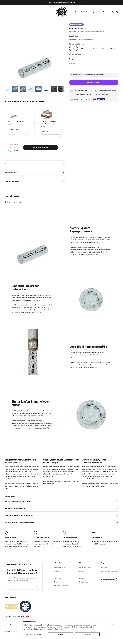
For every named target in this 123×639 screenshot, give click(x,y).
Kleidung (82, 578)
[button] (116, 75)
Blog (55, 582)
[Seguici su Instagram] (11, 625)
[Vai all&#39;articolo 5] (38, 89)
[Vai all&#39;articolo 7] (54, 89)
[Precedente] (40, 2)
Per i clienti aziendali (61, 585)
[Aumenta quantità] (80, 68)
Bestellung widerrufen (109, 579)
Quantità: (72, 63)
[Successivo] (82, 2)
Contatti (81, 12)
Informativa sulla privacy (54, 629)
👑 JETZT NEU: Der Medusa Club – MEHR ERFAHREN (61, 2)
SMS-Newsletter (59, 567)
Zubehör (82, 575)
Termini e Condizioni (108, 575)
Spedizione (58, 578)
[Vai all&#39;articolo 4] (31, 89)
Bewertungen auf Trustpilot (95, 12)
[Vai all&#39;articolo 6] (46, 89)
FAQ (75, 12)
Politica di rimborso (60, 575)
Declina (87, 634)
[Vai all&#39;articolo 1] (8, 89)
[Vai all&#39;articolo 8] (61, 89)
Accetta (60, 634)
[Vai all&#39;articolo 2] (15, 89)
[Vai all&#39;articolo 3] (23, 89)
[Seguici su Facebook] (6, 625)
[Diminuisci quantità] (72, 68)
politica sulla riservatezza (109, 571)
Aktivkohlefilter (84, 567)
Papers (81, 571)
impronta (104, 567)
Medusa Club (83, 582)
